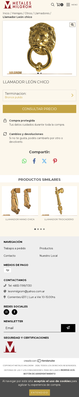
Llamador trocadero (59, 219)
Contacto (10, 255)
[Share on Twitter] (44, 161)
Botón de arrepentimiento (39, 374)
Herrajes (17, 13)
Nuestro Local (49, 255)
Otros (28, 13)
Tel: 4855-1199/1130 (20, 285)
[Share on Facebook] (34, 161)
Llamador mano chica (20, 219)
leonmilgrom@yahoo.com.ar (26, 291)
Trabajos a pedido (15, 248)
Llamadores (41, 13)
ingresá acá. (68, 370)
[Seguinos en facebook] (14, 312)
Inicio (6, 13)
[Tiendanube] (40, 362)
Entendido (39, 392)
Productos (46, 248)
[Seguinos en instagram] (6, 312)
